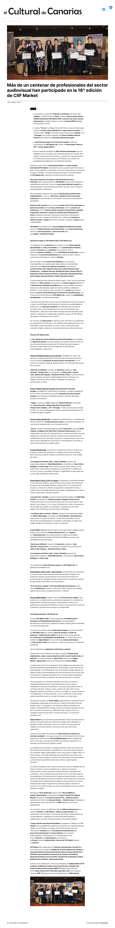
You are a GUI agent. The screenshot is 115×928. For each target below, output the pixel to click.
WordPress (104, 923)
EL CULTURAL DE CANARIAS (17, 923)
